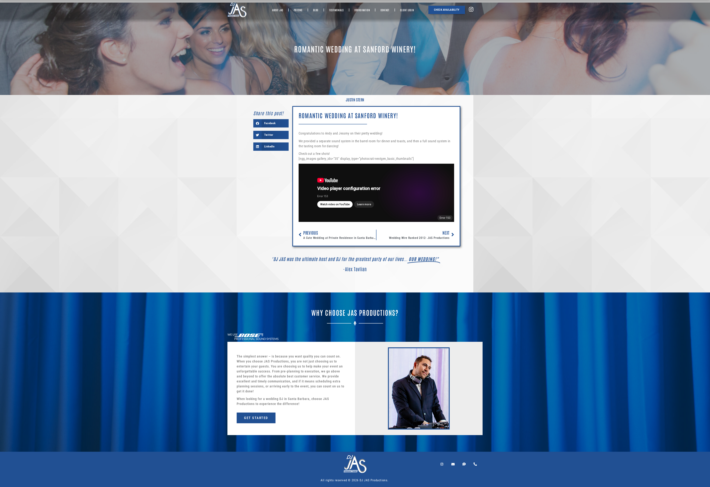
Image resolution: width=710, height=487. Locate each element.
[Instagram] (442, 464)
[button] (271, 123)
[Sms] (464, 464)
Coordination (362, 10)
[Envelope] (453, 464)
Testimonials (336, 10)
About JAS (277, 10)
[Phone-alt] (475, 464)
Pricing (298, 10)
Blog (315, 10)
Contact (385, 10)
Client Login (407, 10)
